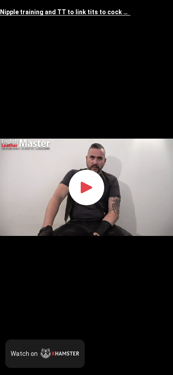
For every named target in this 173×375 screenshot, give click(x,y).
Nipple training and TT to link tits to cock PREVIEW (65, 12)
